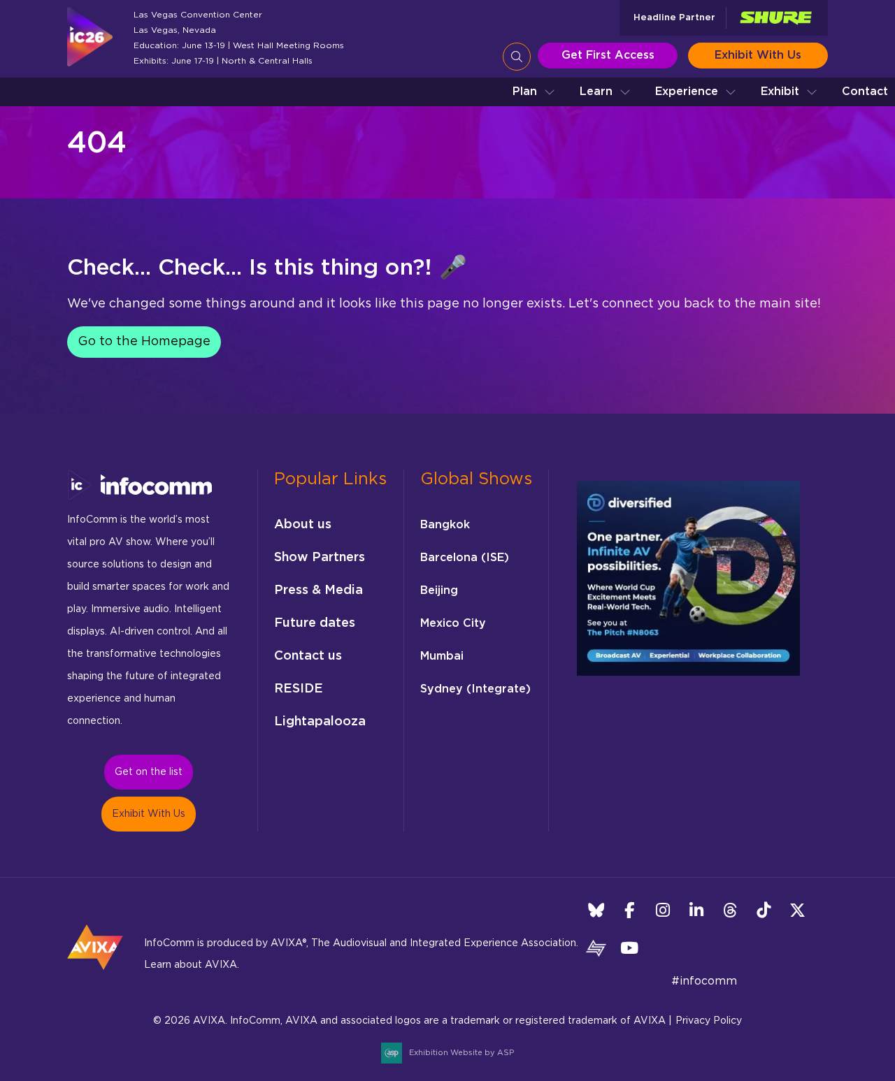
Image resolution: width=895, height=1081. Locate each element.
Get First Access (607, 55)
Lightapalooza (320, 722)
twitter (797, 910)
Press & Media (318, 590)
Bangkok (445, 524)
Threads (730, 910)
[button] (534, 92)
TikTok (764, 910)
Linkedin (697, 910)
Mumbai (442, 656)
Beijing (439, 590)
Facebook (630, 910)
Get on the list (148, 772)
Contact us (308, 656)
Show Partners (319, 557)
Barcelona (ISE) (464, 557)
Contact (865, 91)
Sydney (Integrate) (475, 689)
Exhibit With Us (758, 55)
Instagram (663, 910)
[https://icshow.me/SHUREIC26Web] (775, 18)
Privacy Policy (708, 1021)
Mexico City (453, 623)
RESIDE (298, 689)
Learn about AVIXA (190, 965)
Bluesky (596, 910)
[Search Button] (517, 57)
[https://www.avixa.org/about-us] (95, 974)
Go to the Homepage (144, 341)
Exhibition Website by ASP (461, 1053)
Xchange (596, 948)
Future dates (314, 623)
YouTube (630, 948)
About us (302, 524)
